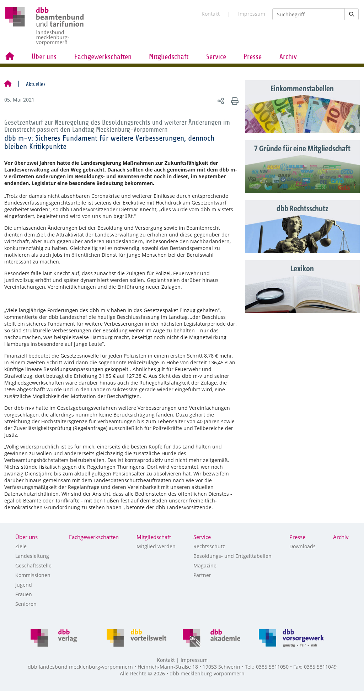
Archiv (288, 57)
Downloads (302, 546)
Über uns (44, 57)
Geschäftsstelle (33, 565)
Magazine (204, 565)
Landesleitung (32, 556)
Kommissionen (32, 575)
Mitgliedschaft (168, 57)
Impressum (251, 13)
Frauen (23, 594)
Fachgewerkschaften (103, 57)
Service (216, 57)
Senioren (26, 603)
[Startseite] (7, 84)
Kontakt (211, 13)
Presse (252, 57)
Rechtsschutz (209, 546)
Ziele (21, 546)
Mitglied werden (156, 546)
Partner (202, 575)
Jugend (23, 584)
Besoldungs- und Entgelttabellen (232, 556)
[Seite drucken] (234, 101)
